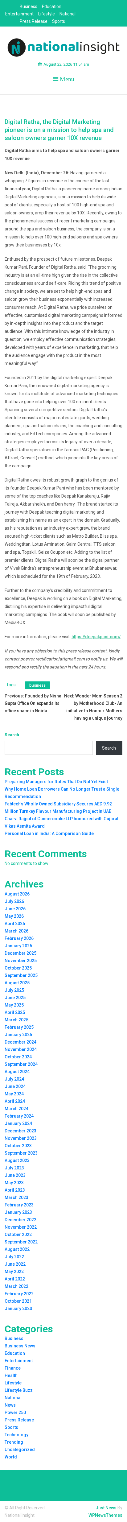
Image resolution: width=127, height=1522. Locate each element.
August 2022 (17, 1249)
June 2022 (15, 1264)
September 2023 (21, 1153)
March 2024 (16, 1108)
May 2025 (14, 1005)
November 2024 (21, 1049)
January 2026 (18, 945)
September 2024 (21, 1064)
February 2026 (19, 938)
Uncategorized (20, 1449)
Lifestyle (46, 13)
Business (28, 6)
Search (12, 734)
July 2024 (14, 1079)
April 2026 (15, 923)
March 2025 (16, 1019)
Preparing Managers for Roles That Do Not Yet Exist (56, 781)
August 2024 (17, 1071)
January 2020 (18, 1308)
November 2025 (21, 960)
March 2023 (16, 1197)
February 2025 (19, 1027)
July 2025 (14, 990)
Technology (16, 1434)
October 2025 (18, 968)
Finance (13, 1368)
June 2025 (15, 997)
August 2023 (17, 1160)
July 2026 (14, 901)
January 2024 (18, 1123)
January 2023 (18, 1212)
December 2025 (20, 953)
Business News (20, 1345)
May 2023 (14, 1182)
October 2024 (18, 1056)
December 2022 (20, 1219)
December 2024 (20, 1042)
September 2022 (21, 1241)
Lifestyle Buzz (19, 1390)
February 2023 (19, 1204)
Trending (14, 1442)
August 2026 (17, 893)
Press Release (33, 21)
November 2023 (21, 1138)
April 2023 (15, 1190)
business (37, 685)
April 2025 (15, 1012)
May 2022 (14, 1271)
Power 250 (15, 1412)
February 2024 (19, 1116)
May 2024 (14, 1093)
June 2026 (15, 908)
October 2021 (18, 1301)
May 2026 (14, 916)
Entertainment (19, 13)
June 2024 (15, 1086)
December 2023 (20, 1130)
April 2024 (15, 1101)
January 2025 (18, 1034)
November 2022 (21, 1227)
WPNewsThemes (105, 1515)
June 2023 (15, 1175)
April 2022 (15, 1278)
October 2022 (18, 1234)
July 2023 (14, 1167)
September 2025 (21, 975)
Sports (58, 21)
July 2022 (14, 1256)
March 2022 (16, 1286)
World (11, 1456)
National (67, 13)
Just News (106, 1507)
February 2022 (19, 1293)
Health (11, 1375)
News (10, 1405)
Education (51, 6)
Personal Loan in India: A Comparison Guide (49, 833)
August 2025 (17, 982)
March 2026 (16, 931)
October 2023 (18, 1145)
